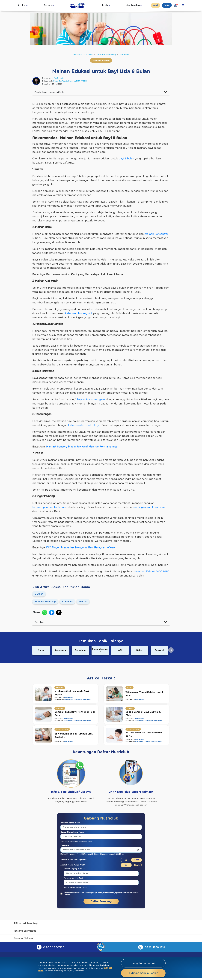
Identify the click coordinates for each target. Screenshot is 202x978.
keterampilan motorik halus (49, 507)
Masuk (155, 5)
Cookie (67, 895)
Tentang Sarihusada (25, 931)
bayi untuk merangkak (91, 399)
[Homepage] (78, 5)
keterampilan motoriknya (84, 425)
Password (64, 845)
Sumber (39, 622)
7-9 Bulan (124, 55)
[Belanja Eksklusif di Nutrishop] (175, 5)
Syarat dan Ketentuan (125, 892)
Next (171, 650)
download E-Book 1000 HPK (151, 571)
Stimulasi (67, 602)
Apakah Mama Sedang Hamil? (73, 860)
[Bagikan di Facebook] (51, 612)
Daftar (167, 5)
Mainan (83, 602)
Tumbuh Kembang (106, 55)
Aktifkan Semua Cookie (143, 973)
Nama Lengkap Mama (70, 822)
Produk (48, 5)
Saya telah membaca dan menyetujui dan (101, 894)
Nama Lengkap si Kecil (74, 869)
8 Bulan (39, 594)
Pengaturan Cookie (143, 963)
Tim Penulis (58, 78)
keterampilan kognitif (78, 313)
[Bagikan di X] (59, 612)
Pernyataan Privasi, (106, 892)
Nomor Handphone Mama (72, 832)
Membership (133, 5)
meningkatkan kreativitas (149, 507)
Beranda (78, 55)
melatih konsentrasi (156, 234)
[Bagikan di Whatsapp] (44, 612)
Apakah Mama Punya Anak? (72, 865)
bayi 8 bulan (126, 158)
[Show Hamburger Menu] (183, 5)
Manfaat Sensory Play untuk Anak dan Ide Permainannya (81, 446)
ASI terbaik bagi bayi (26, 923)
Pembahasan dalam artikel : (49, 92)
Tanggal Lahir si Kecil (73, 878)
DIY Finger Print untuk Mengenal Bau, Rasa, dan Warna (80, 547)
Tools (105, 5)
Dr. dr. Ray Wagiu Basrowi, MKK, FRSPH (70, 81)
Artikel (22, 5)
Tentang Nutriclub (24, 938)
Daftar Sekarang (101, 901)
